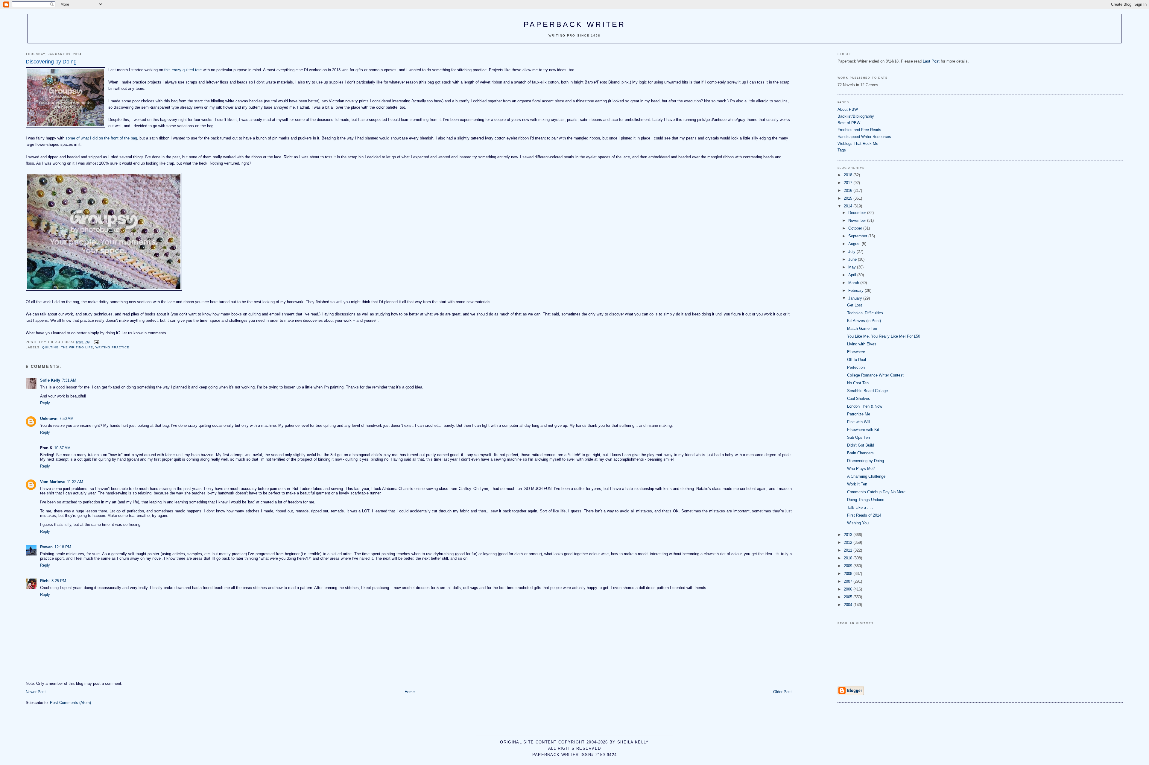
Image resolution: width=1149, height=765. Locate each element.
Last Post (931, 61)
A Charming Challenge (866, 476)
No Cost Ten (858, 383)
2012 (848, 542)
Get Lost (854, 305)
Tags (842, 150)
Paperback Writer (575, 24)
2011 (848, 550)
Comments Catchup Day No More (876, 492)
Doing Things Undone (865, 499)
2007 (848, 581)
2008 (848, 573)
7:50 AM (66, 418)
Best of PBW (849, 123)
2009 (848, 566)
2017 (848, 182)
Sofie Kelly (50, 380)
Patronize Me (858, 414)
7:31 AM (69, 380)
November (857, 220)
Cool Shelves (858, 398)
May (852, 267)
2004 (848, 604)
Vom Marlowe (52, 481)
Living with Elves (861, 344)
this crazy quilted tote (183, 70)
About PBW (848, 109)
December (857, 212)
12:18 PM (62, 547)
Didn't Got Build (860, 445)
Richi (45, 581)
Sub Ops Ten (858, 437)
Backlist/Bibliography (856, 116)
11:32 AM (75, 481)
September (858, 236)
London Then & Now (864, 406)
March (854, 282)
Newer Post (36, 692)
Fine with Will (858, 422)
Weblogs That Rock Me (858, 143)
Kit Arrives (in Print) (864, 320)
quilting (50, 347)
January (855, 298)
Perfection (856, 367)
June (853, 259)
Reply (45, 403)
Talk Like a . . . (860, 507)
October (855, 228)
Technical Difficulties (865, 313)
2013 (848, 534)
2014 (848, 206)
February (856, 290)
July (852, 251)
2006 (848, 589)
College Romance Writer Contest (875, 375)
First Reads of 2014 (864, 515)
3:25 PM (58, 581)
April (852, 275)
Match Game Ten (862, 328)
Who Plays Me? (861, 468)
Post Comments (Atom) (70, 702)
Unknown (48, 418)
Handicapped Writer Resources (864, 136)
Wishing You (858, 523)
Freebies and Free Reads (859, 130)
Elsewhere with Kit (863, 429)
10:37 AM (62, 448)
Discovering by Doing (865, 461)
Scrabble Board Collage (867, 390)
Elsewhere (856, 352)
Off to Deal (856, 359)
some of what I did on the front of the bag (101, 138)
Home (410, 692)
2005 (848, 597)
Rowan (46, 547)
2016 (848, 190)
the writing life (77, 347)
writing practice (112, 347)
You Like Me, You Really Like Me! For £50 (883, 336)
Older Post (782, 692)
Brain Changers (860, 453)
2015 (848, 198)
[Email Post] (96, 342)
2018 (848, 175)
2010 (848, 558)
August (855, 244)
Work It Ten (857, 484)
